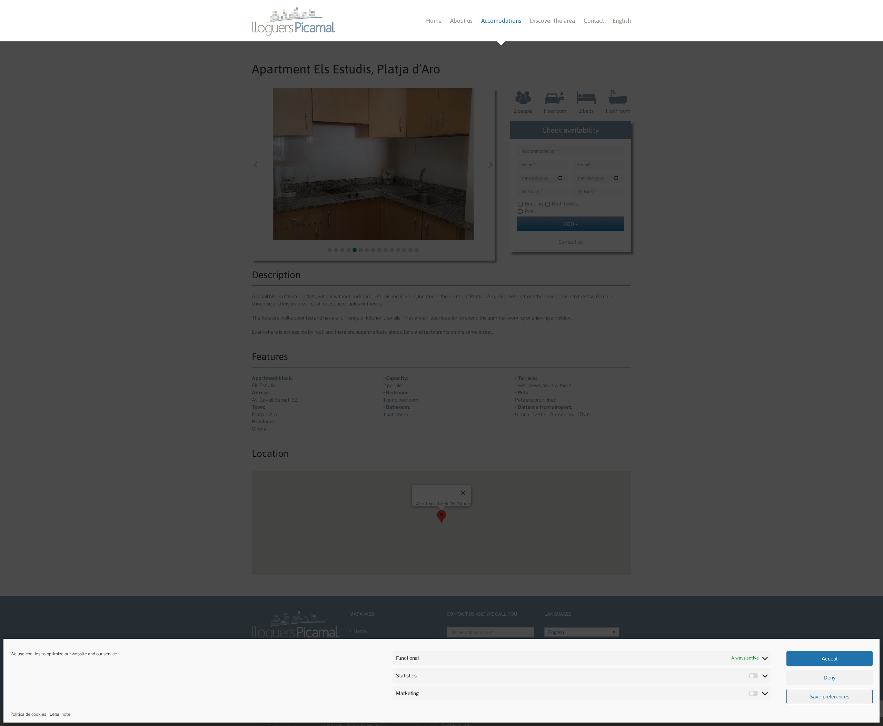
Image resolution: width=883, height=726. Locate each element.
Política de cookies (28, 714)
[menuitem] (438, 20)
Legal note (60, 714)
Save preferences (830, 696)
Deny (830, 677)
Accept (829, 659)
